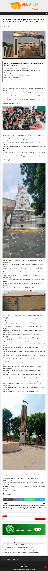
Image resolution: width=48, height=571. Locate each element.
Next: (35, 506)
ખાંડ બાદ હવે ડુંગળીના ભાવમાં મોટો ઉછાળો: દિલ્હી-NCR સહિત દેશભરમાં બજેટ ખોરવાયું (19, 544)
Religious (38, 564)
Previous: (13, 506)
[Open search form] (46, 13)
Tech (34, 564)
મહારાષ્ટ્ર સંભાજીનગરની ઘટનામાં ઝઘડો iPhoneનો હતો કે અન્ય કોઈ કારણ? (17, 547)
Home (6, 564)
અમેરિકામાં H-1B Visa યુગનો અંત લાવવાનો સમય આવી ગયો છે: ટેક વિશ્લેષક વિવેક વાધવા (20, 552)
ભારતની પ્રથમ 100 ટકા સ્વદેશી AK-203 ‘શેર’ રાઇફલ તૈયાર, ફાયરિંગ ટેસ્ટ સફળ (18, 550)
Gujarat (9, 564)
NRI (42, 564)
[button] (2, 13)
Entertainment (30, 564)
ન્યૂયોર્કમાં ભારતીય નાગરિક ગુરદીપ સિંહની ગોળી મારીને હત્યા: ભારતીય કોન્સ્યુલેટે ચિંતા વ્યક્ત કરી (22, 542)
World (17, 564)
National (13, 564)
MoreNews (28, 569)
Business (21, 564)
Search (4, 515)
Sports (25, 564)
